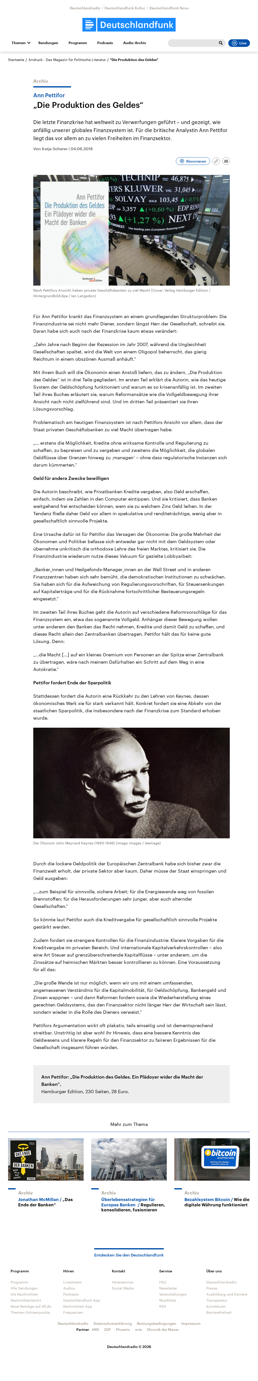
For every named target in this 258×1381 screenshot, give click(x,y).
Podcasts (105, 43)
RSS (162, 1306)
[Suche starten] (220, 43)
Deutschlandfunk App (81, 1300)
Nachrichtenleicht (26, 1300)
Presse (211, 1288)
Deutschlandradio (85, 8)
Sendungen (48, 43)
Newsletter (168, 1288)
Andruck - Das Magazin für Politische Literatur (67, 59)
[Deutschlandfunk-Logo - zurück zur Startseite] (129, 25)
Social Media (123, 1288)
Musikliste (167, 1300)
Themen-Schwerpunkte (30, 1312)
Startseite (16, 59)
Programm (78, 43)
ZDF (107, 1329)
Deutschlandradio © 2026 (129, 1346)
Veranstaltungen (173, 1294)
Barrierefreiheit (219, 1312)
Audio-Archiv (134, 43)
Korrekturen (216, 1306)
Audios (69, 1288)
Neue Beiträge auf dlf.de (31, 1306)
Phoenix (123, 1329)
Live (242, 43)
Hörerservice (122, 1282)
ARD (95, 1329)
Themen (19, 43)
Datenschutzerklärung (112, 1323)
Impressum (191, 1323)
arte (138, 1329)
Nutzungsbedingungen (156, 1323)
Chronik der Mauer (163, 1329)
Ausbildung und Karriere (226, 1294)
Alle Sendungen (24, 1288)
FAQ (162, 1282)
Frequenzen (73, 1312)
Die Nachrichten (24, 1294)
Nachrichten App (77, 1306)
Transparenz (216, 1300)
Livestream (72, 1282)
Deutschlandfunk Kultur (125, 8)
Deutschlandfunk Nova (168, 8)
